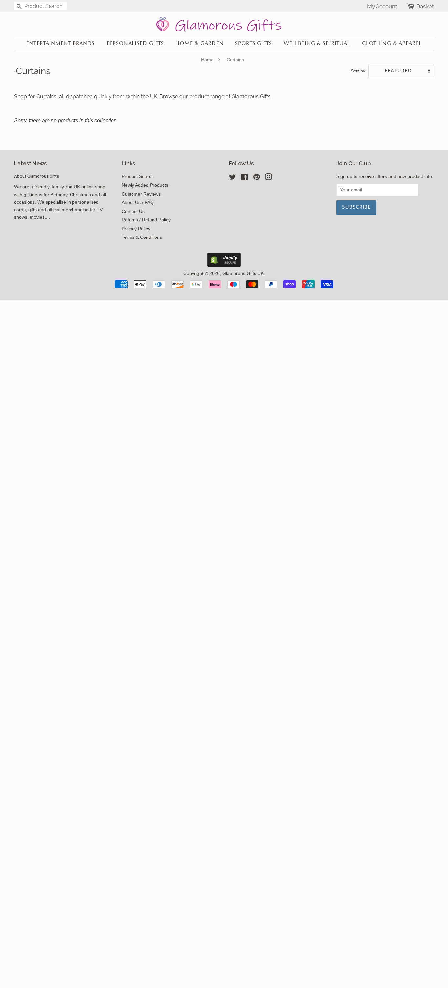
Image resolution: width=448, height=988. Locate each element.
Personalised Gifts (135, 43)
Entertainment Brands (60, 43)
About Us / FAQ (138, 202)
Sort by (358, 70)
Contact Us (133, 211)
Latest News (30, 163)
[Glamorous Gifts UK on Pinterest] (256, 178)
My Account (382, 6)
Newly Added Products (145, 185)
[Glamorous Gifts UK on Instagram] (268, 178)
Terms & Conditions (142, 237)
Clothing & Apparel (392, 43)
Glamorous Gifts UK (243, 273)
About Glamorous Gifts (36, 176)
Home (207, 59)
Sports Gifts (253, 43)
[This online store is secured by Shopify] (224, 265)
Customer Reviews (141, 194)
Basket (425, 6)
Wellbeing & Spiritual (317, 43)
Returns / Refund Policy (146, 219)
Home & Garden (199, 43)
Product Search (138, 176)
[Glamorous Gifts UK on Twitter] (232, 178)
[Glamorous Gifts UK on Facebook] (244, 178)
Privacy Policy (136, 228)
